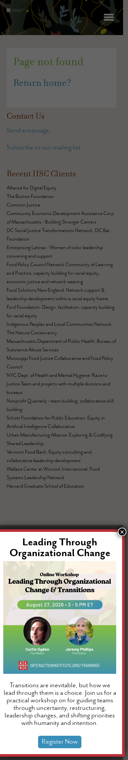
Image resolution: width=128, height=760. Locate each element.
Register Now (60, 742)
